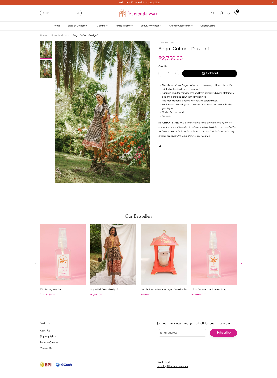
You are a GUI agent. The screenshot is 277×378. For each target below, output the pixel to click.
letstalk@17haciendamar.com (172, 366)
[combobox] (61, 13)
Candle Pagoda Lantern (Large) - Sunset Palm (164, 289)
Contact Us (46, 348)
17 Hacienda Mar (59, 35)
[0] (235, 13)
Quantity (162, 66)
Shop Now (154, 2)
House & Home (122, 26)
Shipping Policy (48, 336)
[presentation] (36, 263)
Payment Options (49, 342)
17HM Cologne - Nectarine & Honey (209, 289)
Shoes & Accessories (180, 26)
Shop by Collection (77, 26)
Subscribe (223, 333)
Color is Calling (208, 26)
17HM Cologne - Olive (50, 289)
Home (57, 26)
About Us (45, 330)
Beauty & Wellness (150, 26)
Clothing (101, 26)
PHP (212, 13)
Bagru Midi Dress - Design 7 (104, 289)
